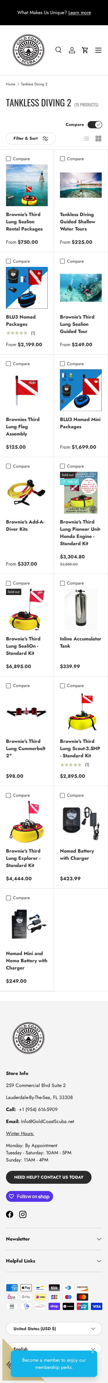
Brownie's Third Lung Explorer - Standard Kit (23, 858)
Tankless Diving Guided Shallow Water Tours (77, 221)
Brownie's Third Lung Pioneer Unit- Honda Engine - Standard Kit (80, 532)
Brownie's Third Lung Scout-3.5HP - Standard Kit (80, 748)
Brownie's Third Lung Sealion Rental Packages (24, 221)
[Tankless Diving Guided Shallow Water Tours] (81, 185)
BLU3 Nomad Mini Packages (80, 423)
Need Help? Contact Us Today (48, 1177)
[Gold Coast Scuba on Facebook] (9, 1214)
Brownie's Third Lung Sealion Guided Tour (77, 324)
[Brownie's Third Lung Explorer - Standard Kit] (27, 822)
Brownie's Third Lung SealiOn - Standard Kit (23, 646)
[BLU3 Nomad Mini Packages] (81, 390)
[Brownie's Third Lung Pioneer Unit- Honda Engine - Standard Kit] (81, 493)
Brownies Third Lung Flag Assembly (23, 426)
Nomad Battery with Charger (77, 854)
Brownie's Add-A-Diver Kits (25, 525)
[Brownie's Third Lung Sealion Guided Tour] (81, 288)
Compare (75, 124)
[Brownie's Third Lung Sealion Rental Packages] (27, 185)
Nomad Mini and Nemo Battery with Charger (26, 960)
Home (10, 84)
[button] (85, 50)
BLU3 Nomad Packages (21, 320)
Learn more (79, 12)
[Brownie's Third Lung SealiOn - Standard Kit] (27, 609)
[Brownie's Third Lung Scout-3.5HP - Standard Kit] (81, 712)
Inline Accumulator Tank (80, 642)
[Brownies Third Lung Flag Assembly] (27, 390)
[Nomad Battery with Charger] (81, 822)
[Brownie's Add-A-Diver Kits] (27, 493)
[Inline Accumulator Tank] (81, 609)
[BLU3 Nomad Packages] (27, 288)
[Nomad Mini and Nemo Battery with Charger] (27, 924)
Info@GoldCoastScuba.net (47, 1121)
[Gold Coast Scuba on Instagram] (22, 1214)
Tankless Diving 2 (34, 84)
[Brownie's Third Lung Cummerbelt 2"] (27, 712)
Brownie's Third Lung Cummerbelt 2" (25, 748)
